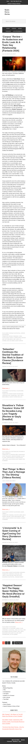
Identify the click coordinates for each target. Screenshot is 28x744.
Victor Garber (14, 634)
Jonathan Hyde (6, 395)
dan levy (17, 629)
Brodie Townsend (13, 336)
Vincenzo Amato (19, 577)
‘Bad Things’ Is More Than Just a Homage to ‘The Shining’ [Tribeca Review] (13, 473)
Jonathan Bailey (11, 457)
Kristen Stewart (12, 631)
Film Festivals (12, 390)
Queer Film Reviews (14, 572)
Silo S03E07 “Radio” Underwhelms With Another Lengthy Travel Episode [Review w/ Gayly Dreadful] (13, 721)
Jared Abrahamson (16, 516)
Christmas (5, 629)
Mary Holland (15, 633)
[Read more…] (5, 388)
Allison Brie (12, 628)
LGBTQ (17, 339)
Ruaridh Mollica (17, 396)
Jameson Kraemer (16, 456)
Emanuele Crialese (14, 574)
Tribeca (4, 513)
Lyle (16, 498)
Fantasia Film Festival (14, 333)
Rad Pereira (17, 518)
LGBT (14, 339)
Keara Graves (19, 457)
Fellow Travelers (14, 451)
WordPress (15, 741)
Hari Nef (8, 516)
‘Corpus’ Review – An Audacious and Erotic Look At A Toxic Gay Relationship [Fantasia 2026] (12, 43)
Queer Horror (19, 340)
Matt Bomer (19, 459)
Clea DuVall (11, 629)
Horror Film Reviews (14, 512)
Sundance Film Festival (8, 577)
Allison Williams (13, 454)
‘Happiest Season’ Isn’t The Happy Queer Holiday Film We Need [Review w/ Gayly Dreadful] (13, 591)
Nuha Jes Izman (11, 340)
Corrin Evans (17, 337)
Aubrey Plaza (19, 628)
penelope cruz (18, 575)
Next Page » (19, 643)
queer (11, 396)
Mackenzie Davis (6, 633)
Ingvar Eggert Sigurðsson (16, 393)
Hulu (21, 629)
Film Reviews (20, 390)
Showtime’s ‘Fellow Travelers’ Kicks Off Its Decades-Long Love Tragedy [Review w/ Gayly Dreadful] (13, 412)
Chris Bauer (21, 454)
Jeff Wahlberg (9, 339)
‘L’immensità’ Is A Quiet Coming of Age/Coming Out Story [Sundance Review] (12, 533)
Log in (19, 741)
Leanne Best (14, 395)
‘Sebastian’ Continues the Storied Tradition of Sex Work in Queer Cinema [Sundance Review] (12, 356)
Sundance (5, 392)
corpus (11, 337)
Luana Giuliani (9, 575)
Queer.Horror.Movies (14, 12)
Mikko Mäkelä (5, 396)
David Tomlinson (6, 456)
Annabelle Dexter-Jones (15, 515)
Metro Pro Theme (15, 740)
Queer (22, 512)
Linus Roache (12, 459)
